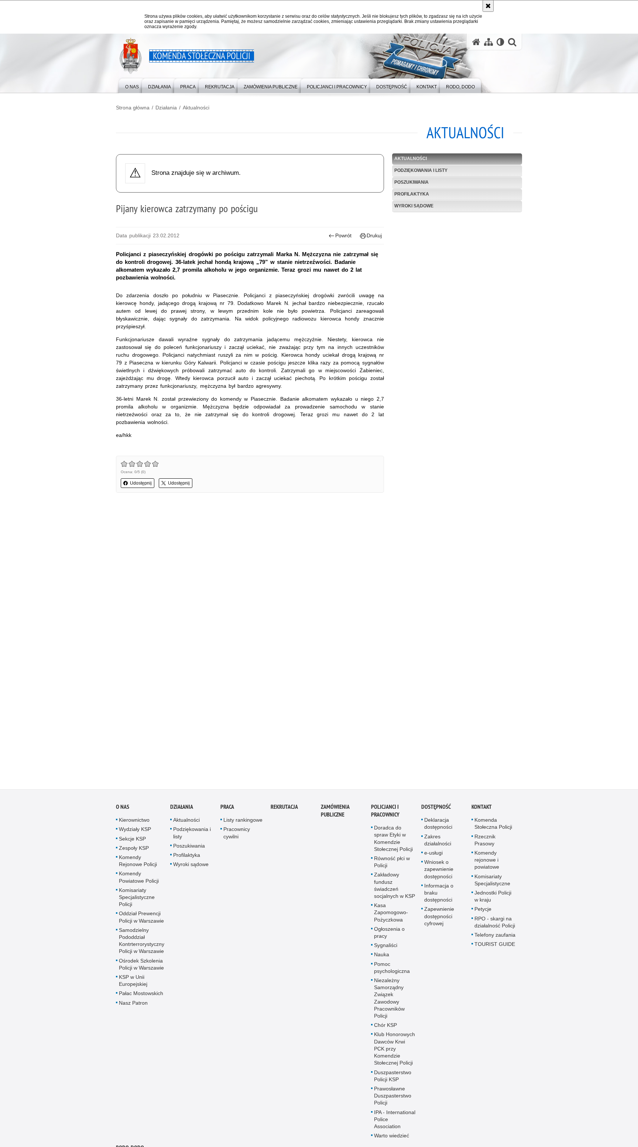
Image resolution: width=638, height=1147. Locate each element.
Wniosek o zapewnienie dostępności (438, 873)
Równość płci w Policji (392, 865)
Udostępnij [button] (141, 483)
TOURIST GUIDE (494, 948)
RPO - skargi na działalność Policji (494, 925)
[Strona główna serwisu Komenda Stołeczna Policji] (476, 42)
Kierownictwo (134, 824)
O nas (122, 810)
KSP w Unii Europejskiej (133, 984)
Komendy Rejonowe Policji (138, 864)
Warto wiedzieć (391, 1139)
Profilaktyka (411, 194)
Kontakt (481, 810)
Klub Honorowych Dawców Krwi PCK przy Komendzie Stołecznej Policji (394, 1052)
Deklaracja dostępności (438, 827)
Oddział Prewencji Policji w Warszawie (141, 920)
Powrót (343, 235)
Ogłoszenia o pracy (389, 935)
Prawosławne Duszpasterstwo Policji (392, 1099)
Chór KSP (385, 1029)
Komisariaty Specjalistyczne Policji (137, 900)
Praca (227, 810)
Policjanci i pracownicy (385, 814)
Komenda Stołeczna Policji (493, 827)
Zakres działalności (437, 843)
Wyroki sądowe (413, 205)
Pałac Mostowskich (141, 997)
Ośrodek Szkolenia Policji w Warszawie (141, 967)
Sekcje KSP (132, 842)
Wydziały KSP (135, 833)
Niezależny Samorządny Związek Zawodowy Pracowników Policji (389, 1001)
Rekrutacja (284, 810)
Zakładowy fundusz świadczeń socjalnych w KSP (394, 889)
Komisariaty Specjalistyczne (492, 883)
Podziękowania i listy (420, 170)
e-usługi (433, 856)
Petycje (482, 913)
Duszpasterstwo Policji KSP (392, 1079)
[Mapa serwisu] (488, 42)
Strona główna (133, 108)
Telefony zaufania (494, 938)
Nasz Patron (133, 1006)
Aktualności (196, 108)
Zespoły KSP (134, 851)
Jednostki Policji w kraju (492, 899)
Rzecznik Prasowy (484, 843)
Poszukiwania (411, 182)
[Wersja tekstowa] (500, 42)
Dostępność (436, 810)
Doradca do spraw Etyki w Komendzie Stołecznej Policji (393, 842)
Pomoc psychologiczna (392, 970)
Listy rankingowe (243, 824)
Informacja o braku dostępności (438, 896)
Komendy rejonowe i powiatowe (486, 863)
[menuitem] (132, 85)
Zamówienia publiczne (335, 814)
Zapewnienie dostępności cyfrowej (439, 920)
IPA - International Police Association (394, 1123)
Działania (166, 108)
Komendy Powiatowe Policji (139, 880)
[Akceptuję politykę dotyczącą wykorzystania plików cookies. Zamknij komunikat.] (488, 6)
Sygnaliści (385, 949)
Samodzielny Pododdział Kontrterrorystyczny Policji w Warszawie (141, 944)
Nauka (381, 958)
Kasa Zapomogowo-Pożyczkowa (391, 916)
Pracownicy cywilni (236, 836)
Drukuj (374, 235)
